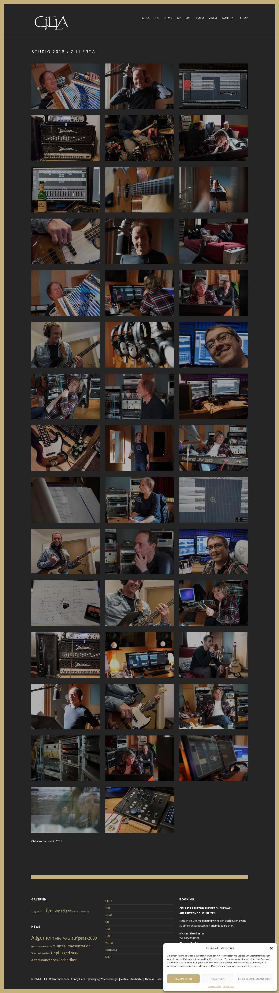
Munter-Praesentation (72, 946)
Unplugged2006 (64, 952)
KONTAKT (228, 18)
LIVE (188, 18)
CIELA (146, 18)
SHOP (244, 18)
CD (179, 18)
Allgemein (42, 937)
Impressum (228, 986)
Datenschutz (214, 986)
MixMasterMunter (44, 946)
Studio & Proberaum (80, 912)
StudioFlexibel (40, 953)
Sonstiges (62, 911)
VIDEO (213, 18)
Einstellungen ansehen (254, 978)
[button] (271, 948)
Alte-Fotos (63, 938)
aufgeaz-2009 (84, 938)
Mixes (33, 946)
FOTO (200, 18)
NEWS (168, 18)
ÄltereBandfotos (44, 959)
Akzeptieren (183, 978)
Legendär (37, 911)
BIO (156, 18)
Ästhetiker (67, 959)
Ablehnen (218, 978)
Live (48, 910)
